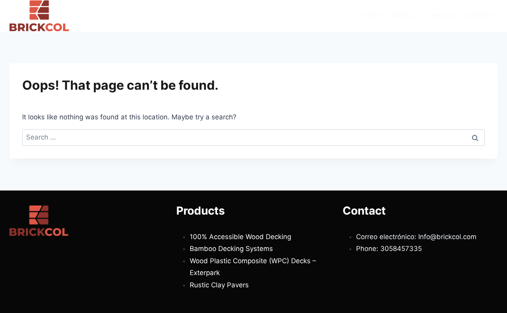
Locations (478, 15)
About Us (404, 15)
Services (440, 15)
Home (371, 15)
